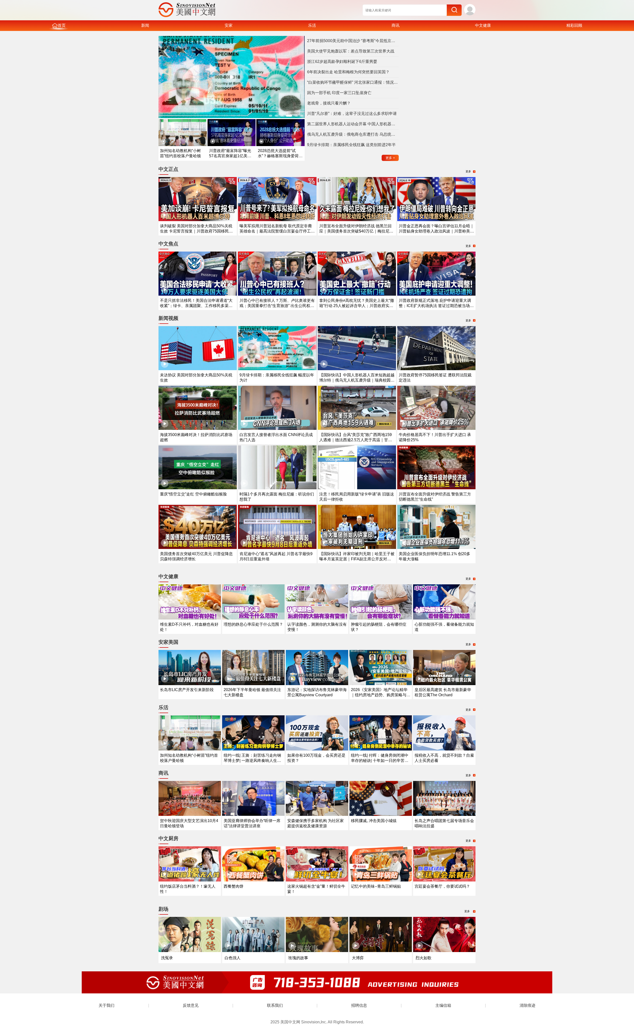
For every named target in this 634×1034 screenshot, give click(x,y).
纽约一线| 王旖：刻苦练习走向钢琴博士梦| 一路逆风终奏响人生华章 (252, 760)
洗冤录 (167, 958)
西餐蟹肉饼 (233, 886)
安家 (229, 25)
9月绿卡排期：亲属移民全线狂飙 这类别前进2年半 (351, 145)
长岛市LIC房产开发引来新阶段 (187, 690)
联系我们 (275, 1005)
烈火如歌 (423, 958)
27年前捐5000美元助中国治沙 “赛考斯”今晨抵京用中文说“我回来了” (353, 41)
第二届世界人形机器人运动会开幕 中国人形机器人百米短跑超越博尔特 (353, 124)
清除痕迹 (527, 1005)
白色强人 (232, 958)
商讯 (395, 25)
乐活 (312, 25)
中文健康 (483, 25)
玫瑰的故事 (298, 958)
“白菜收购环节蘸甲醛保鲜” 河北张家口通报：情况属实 (353, 82)
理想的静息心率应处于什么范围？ (253, 624)
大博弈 (358, 958)
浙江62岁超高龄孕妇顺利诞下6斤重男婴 (342, 61)
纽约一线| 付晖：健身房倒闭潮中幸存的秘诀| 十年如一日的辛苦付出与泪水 (379, 760)
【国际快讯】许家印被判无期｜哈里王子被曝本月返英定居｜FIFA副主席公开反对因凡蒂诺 (357, 559)
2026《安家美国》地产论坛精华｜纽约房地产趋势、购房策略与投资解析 (380, 695)
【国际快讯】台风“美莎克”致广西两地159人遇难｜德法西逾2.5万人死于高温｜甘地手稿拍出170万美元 (355, 440)
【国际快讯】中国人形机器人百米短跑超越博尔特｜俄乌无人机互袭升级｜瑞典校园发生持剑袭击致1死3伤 (357, 380)
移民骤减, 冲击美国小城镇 (373, 821)
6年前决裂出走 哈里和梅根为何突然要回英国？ (348, 72)
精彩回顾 (574, 25)
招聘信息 (359, 1005)
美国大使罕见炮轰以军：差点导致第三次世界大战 (350, 51)
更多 (390, 158)
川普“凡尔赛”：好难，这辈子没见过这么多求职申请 (352, 113)
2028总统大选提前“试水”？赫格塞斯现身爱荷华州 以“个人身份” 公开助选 (280, 156)
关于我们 (106, 1005)
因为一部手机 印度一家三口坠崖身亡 (339, 93)
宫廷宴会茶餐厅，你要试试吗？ (442, 886)
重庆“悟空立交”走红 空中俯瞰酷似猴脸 (193, 494)
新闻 (145, 25)
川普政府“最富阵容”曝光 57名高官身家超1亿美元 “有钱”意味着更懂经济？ (230, 156)
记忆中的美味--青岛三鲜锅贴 (376, 886)
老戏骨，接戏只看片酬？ (329, 103)
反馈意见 (191, 1005)
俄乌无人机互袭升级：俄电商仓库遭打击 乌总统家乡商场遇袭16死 (353, 134)
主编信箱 (443, 1005)
